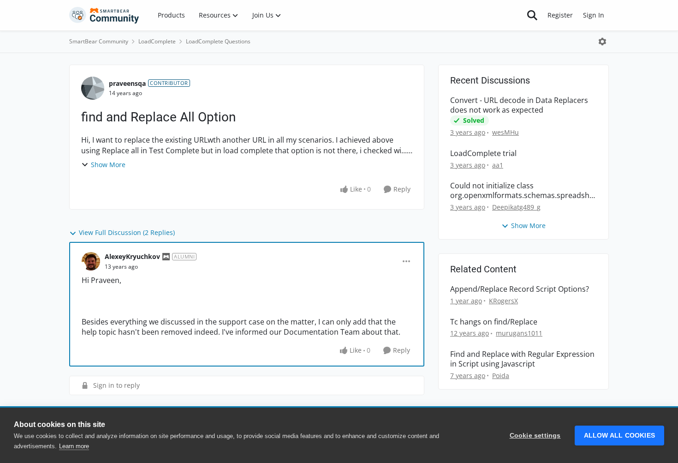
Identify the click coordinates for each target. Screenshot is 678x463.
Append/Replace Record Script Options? (519, 289)
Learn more (74, 446)
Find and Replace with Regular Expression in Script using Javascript (522, 359)
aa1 (497, 165)
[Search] (532, 15)
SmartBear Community (98, 41)
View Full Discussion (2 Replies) (127, 232)
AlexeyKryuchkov (132, 256)
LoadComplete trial (483, 153)
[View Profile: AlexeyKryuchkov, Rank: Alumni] (91, 261)
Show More (108, 164)
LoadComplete (157, 41)
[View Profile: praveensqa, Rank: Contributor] (92, 88)
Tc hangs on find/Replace (493, 322)
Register (560, 15)
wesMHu (505, 132)
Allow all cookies (619, 435)
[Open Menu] (602, 41)
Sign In (593, 15)
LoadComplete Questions (218, 41)
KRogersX (503, 300)
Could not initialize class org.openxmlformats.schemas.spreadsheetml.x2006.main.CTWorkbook (522, 190)
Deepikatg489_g (516, 207)
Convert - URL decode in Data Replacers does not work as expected (519, 105)
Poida (500, 375)
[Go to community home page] (104, 15)
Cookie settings (535, 435)
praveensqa (127, 83)
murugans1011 (519, 333)
